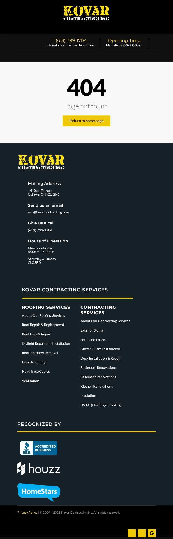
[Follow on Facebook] (132, 533)
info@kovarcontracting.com (70, 45)
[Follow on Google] (152, 533)
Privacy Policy (27, 512)
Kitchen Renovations (96, 386)
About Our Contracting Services (105, 321)
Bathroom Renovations (98, 367)
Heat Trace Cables (36, 371)
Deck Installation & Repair (100, 358)
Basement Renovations (98, 377)
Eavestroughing (34, 362)
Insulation (88, 395)
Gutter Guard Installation (100, 349)
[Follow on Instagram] (142, 533)
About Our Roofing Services (43, 315)
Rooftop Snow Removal (40, 352)
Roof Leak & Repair (36, 334)
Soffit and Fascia (93, 339)
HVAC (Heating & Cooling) (101, 405)
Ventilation (30, 380)
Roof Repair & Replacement (43, 324)
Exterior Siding (91, 330)
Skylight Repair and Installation (46, 343)
